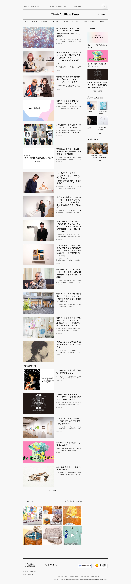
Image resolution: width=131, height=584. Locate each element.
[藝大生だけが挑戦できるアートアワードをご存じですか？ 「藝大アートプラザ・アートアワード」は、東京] (52, 515)
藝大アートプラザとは (31, 21)
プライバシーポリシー (63, 576)
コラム (66, 21)
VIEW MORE (97, 91)
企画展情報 (44, 21)
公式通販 (102, 21)
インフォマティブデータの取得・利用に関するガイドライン (94, 576)
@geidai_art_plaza (76, 501)
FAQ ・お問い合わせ (29, 574)
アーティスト (76, 21)
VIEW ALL (52, 490)
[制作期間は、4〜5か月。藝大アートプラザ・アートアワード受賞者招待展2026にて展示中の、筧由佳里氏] (72, 515)
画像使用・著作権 (74, 576)
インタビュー (55, 21)
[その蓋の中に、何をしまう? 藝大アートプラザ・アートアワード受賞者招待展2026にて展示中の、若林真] (32, 535)
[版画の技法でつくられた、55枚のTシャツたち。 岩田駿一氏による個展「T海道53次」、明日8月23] (32, 515)
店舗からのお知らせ (89, 21)
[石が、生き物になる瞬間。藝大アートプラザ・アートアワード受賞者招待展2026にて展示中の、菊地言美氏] (52, 535)
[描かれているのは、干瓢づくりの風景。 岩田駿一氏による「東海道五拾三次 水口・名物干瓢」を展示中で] (72, 535)
